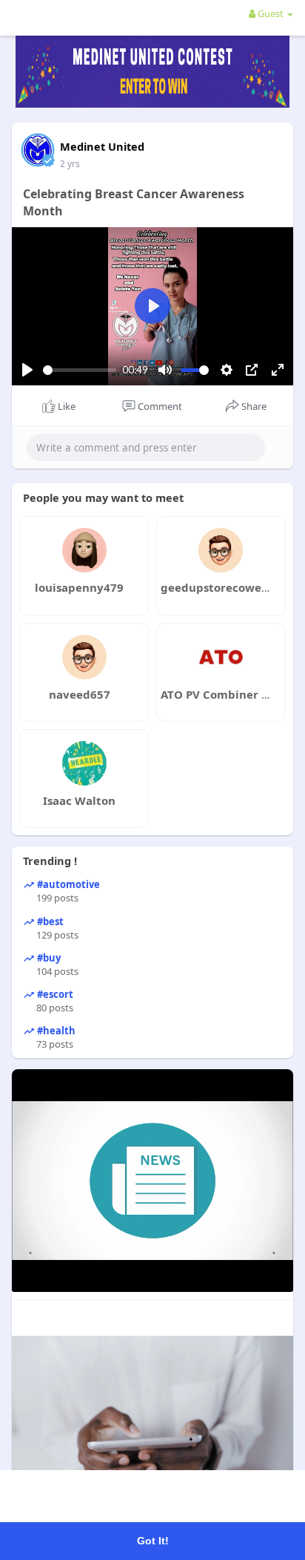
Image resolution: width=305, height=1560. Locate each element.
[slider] (79, 370)
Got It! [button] (153, 1541)
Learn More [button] (188, 1498)
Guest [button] (270, 13)
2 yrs (70, 163)
